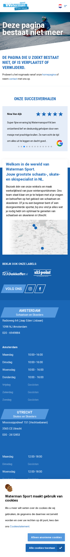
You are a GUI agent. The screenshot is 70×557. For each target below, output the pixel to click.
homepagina (49, 74)
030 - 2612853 (11, 434)
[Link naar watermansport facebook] (40, 288)
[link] (15, 273)
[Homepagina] (16, 6)
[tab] (18, 146)
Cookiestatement (19, 526)
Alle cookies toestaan (42, 547)
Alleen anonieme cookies (46, 537)
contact (13, 78)
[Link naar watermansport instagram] (30, 288)
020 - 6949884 (11, 332)
